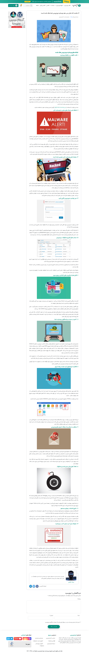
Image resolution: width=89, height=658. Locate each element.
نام (78, 615)
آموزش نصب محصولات (38, 641)
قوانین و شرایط (52, 641)
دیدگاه (79, 599)
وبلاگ (71, 17)
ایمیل (51, 615)
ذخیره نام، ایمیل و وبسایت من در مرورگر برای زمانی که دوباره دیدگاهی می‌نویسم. (62, 622)
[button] (37, 586)
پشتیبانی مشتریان (39, 638)
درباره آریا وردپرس (51, 643)
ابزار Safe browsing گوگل (60, 107)
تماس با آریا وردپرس (50, 638)
